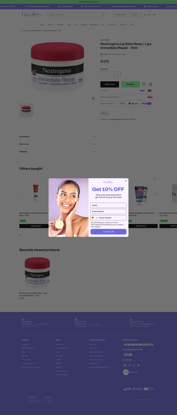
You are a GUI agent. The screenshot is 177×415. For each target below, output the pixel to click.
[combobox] (94, 217)
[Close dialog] (126, 181)
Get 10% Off (108, 231)
